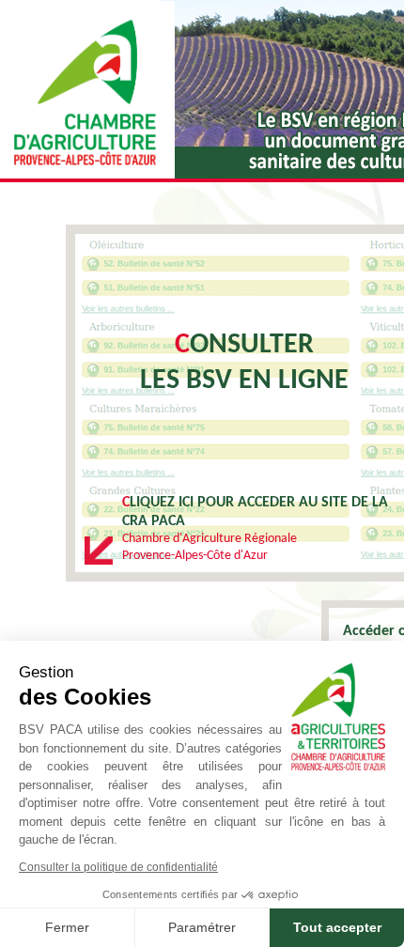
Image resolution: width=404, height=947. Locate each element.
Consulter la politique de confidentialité (118, 867)
